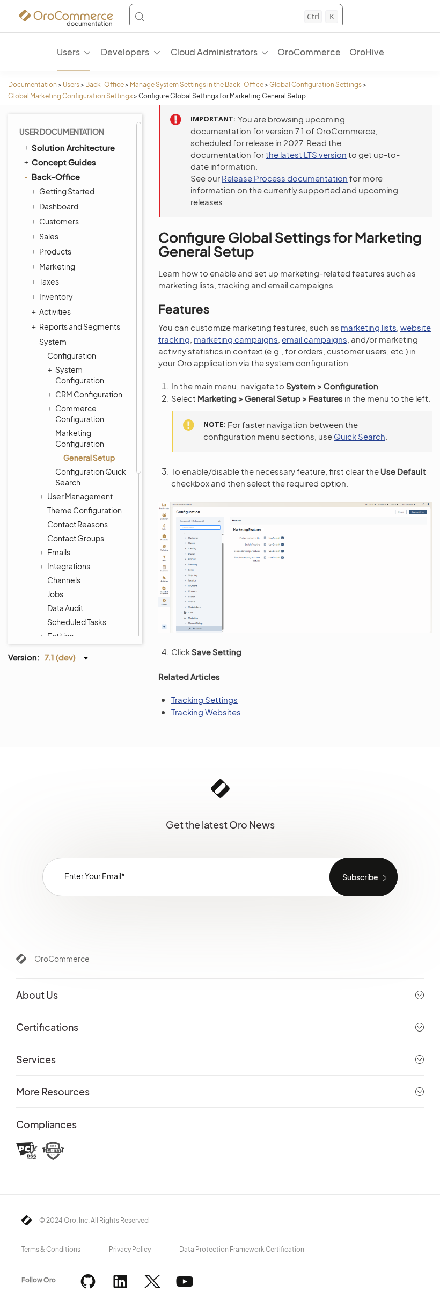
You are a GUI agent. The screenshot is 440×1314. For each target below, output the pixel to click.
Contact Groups (75, 538)
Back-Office (104, 85)
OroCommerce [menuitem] (309, 51)
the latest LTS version (306, 154)
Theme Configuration (84, 510)
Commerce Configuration (79, 413)
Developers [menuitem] (125, 51)
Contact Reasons (77, 524)
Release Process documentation (285, 178)
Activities (55, 311)
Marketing (57, 266)
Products (55, 251)
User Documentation (61, 131)
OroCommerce (62, 958)
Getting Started (66, 191)
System (53, 341)
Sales (48, 236)
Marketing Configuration (79, 438)
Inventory (56, 296)
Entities (60, 636)
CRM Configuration (88, 394)
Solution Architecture (73, 147)
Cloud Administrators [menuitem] (214, 51)
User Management (80, 496)
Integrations (68, 566)
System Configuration (79, 375)
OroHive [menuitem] (366, 51)
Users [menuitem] (68, 51)
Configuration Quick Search (90, 477)
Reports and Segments (79, 326)
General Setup (89, 457)
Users (71, 85)
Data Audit (65, 608)
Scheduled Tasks (76, 622)
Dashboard (58, 206)
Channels (63, 580)
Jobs (55, 594)
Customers (59, 221)
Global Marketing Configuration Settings (70, 96)
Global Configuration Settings (315, 85)
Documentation (32, 85)
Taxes (49, 281)
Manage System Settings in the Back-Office (196, 85)
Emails (58, 552)
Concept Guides (64, 162)
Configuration (71, 355)
